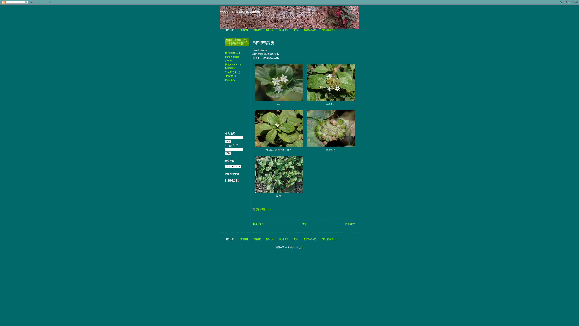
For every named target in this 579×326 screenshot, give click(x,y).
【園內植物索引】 (329, 30)
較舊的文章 (350, 224)
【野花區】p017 (263, 209)
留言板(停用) (232, 72)
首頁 (304, 224)
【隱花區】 (257, 30)
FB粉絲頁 (230, 75)
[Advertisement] (234, 108)
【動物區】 (283, 30)
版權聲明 (230, 68)
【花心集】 (270, 30)
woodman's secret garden (240, 11)
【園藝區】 (243, 30)
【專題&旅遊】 (310, 30)
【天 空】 (296, 30)
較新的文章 (258, 224)
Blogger (299, 247)
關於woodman (233, 64)
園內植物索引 (233, 52)
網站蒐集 (230, 79)
